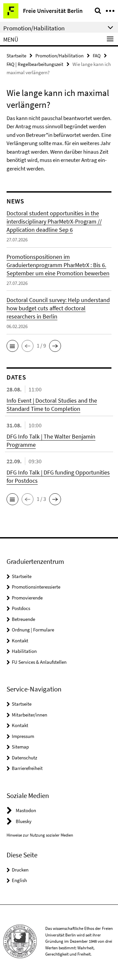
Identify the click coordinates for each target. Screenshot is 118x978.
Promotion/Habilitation (59, 55)
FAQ (97, 55)
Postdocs (21, 608)
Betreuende (23, 619)
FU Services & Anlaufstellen (39, 662)
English (19, 880)
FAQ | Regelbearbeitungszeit (35, 64)
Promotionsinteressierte (36, 587)
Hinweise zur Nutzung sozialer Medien (40, 835)
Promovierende (27, 598)
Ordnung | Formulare (33, 630)
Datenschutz (24, 757)
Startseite (16, 55)
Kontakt (20, 640)
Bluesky (23, 821)
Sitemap (20, 747)
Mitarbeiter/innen (29, 715)
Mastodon (26, 810)
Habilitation (24, 651)
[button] (12, 345)
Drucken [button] (20, 870)
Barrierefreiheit (27, 768)
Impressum (23, 736)
